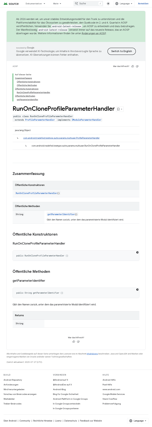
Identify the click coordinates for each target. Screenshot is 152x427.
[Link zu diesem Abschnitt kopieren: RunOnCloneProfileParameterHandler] (68, 244)
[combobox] (88, 3)
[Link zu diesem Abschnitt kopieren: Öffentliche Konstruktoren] (60, 234)
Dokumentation (34, 3)
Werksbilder (9, 399)
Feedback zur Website (91, 421)
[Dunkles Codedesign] (137, 252)
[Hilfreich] (132, 66)
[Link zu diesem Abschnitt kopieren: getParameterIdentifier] (48, 281)
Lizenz (58, 421)
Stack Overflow (110, 399)
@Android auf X (60, 380)
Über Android (10, 421)
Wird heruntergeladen (14, 389)
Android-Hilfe (109, 380)
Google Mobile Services (114, 394)
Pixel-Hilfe (107, 384)
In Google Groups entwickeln (66, 403)
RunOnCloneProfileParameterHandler (36, 193)
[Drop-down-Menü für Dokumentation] (46, 3)
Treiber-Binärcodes (12, 403)
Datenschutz (70, 421)
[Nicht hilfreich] (137, 66)
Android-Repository (13, 380)
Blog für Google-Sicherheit (65, 394)
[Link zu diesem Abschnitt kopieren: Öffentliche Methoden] (53, 272)
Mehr (56, 3)
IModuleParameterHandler (86, 119)
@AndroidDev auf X (62, 384)
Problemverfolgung (112, 403)
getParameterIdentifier (61, 214)
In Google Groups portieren (66, 408)
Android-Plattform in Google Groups (70, 399)
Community (24, 421)
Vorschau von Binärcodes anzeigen (20, 394)
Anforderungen (11, 384)
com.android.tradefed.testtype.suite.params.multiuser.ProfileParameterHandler (61, 138)
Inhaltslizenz (92, 353)
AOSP (15, 66)
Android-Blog (59, 389)
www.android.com (111, 389)
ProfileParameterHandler (40, 119)
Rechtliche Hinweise (42, 421)
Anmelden (143, 3)
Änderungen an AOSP (94, 33)
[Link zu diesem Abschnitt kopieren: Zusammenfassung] (47, 174)
